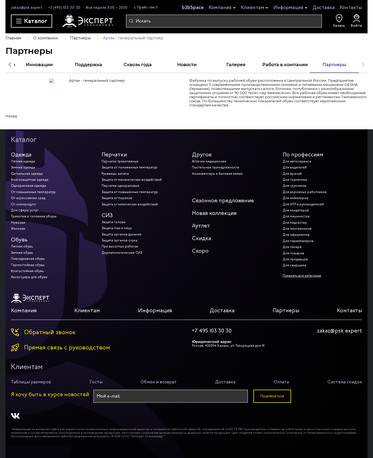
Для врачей (292, 173)
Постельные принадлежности (215, 167)
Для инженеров (295, 198)
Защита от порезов (117, 198)
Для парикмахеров (298, 241)
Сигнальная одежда (27, 173)
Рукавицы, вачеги (115, 173)
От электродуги (23, 204)
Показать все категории (302, 275)
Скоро (200, 251)
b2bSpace (193, 7)
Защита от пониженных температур (130, 167)
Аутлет (201, 225)
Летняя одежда (23, 161)
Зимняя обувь (22, 252)
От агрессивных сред (28, 198)
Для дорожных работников (305, 192)
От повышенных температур (33, 192)
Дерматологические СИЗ (122, 252)
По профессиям (303, 154)
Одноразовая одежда (28, 185)
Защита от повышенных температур (130, 192)
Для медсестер (295, 222)
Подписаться (272, 396)
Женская (18, 228)
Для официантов (296, 234)
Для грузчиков (294, 185)
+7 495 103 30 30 (212, 331)
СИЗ (107, 215)
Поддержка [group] (88, 64)
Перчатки (114, 154)
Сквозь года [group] (138, 64)
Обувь (19, 239)
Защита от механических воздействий (132, 179)
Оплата (281, 382)
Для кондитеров (296, 210)
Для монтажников (297, 228)
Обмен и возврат (159, 382)
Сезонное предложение (223, 200)
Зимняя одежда (23, 167)
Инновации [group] (39, 64)
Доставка (324, 7)
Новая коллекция (214, 213)
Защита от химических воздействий (130, 204)
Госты (96, 382)
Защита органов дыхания (121, 234)
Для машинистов (296, 216)
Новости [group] (187, 64)
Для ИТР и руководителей (303, 204)
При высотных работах (120, 246)
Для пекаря (292, 247)
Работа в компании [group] (285, 64)
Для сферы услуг (24, 210)
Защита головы (114, 222)
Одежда (21, 154)
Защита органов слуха (119, 240)
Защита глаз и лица (117, 228)
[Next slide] (363, 64)
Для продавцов (295, 259)
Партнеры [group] (334, 64)
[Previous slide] (9, 64)
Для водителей (295, 167)
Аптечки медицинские (209, 161)
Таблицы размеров (31, 382)
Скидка (201, 238)
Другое (202, 154)
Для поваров (293, 253)
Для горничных (295, 179)
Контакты (351, 7)
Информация (288, 8)
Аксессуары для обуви (29, 277)
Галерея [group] (235, 64)
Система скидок (344, 382)
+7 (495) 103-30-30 (64, 7)
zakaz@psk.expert (27, 7)
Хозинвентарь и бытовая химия (217, 173)
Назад (11, 116)
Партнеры (286, 310)
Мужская (18, 222)
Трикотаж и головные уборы (34, 216)
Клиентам (252, 8)
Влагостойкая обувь (27, 271)
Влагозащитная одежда (29, 179)
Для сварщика (294, 265)
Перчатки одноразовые (120, 185)
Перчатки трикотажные (120, 161)
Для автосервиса (297, 161)
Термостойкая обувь (28, 265)
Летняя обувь (22, 246)
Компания (220, 8)
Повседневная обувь (28, 258)
